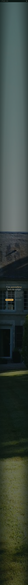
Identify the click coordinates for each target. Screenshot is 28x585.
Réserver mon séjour (9, 299)
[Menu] (26, 1)
